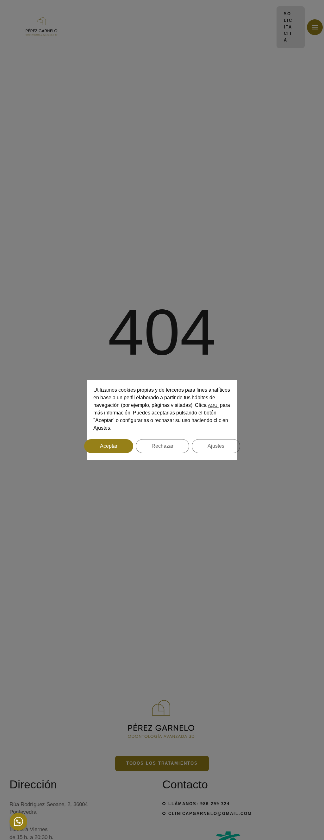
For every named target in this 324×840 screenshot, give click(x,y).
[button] (306, 813)
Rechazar (162, 446)
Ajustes (101, 428)
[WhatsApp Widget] (18, 822)
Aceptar (108, 446)
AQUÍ (213, 405)
